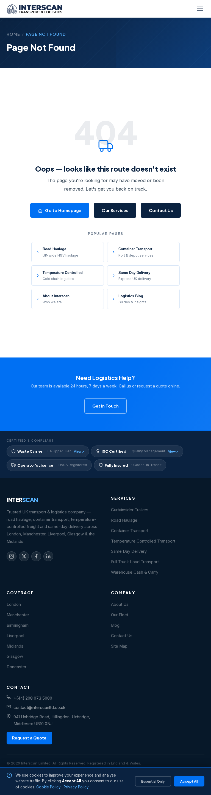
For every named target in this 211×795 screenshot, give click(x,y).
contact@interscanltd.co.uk (39, 707)
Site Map (119, 646)
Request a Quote (29, 737)
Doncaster (16, 666)
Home (13, 34)
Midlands (15, 646)
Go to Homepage (62, 210)
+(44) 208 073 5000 (32, 698)
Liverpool (15, 635)
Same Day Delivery (129, 551)
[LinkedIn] (48, 556)
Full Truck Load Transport (135, 561)
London (14, 604)
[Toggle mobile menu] (200, 9)
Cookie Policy (48, 787)
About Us (120, 604)
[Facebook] (36, 556)
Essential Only (153, 781)
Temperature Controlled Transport (143, 541)
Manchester (18, 614)
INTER (22, 500)
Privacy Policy (76, 787)
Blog (115, 625)
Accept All (189, 781)
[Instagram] (11, 556)
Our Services (115, 210)
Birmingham (18, 625)
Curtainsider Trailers (129, 509)
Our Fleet (119, 614)
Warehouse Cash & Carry (134, 572)
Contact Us (161, 210)
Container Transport (129, 530)
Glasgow (15, 656)
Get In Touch (105, 405)
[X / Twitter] (24, 556)
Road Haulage (124, 520)
